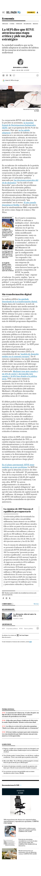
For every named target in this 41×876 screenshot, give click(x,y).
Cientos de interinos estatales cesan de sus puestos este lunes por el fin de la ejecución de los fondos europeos (20, 767)
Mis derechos (27, 23)
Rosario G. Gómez (20, 67)
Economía (8, 18)
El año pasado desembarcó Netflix (19, 203)
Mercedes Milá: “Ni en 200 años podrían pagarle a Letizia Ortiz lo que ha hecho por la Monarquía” (20, 761)
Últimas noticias (8, 709)
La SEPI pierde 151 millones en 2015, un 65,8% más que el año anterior (7, 254)
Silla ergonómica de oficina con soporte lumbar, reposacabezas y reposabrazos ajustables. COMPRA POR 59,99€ (21, 821)
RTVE (21, 628)
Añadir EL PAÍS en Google (12, 80)
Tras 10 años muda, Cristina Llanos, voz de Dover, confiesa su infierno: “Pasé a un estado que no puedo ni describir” (21, 756)
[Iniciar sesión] (37, 12)
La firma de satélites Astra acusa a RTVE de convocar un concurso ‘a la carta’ (7, 233)
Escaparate (20, 791)
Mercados (5, 23)
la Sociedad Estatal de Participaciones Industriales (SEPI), (19, 125)
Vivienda (12, 23)
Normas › (36, 604)
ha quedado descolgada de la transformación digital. (20, 300)
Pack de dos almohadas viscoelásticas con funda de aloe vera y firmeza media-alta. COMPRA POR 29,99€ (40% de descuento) (28, 842)
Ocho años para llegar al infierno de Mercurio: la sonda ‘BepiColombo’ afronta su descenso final (20, 721)
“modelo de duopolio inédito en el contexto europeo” (20, 355)
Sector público (28, 628)
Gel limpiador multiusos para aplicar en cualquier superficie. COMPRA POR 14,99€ (27, 829)
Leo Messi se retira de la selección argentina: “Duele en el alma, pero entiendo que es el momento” (20, 727)
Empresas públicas (12, 628)
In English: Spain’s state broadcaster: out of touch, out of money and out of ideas (8, 266)
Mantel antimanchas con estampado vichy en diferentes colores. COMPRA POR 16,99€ (28, 852)
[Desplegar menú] (3, 12)
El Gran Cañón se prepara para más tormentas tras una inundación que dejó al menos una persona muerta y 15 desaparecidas (20, 734)
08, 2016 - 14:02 (22, 70)
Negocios (35, 23)
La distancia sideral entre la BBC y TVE (24, 615)
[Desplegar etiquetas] (37, 628)
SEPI (3, 628)
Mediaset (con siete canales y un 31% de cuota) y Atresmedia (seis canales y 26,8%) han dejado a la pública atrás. (20, 375)
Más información (6, 637)
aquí (30, 641)
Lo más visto (6, 744)
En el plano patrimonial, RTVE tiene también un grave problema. (18, 466)
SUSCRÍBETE (31, 12)
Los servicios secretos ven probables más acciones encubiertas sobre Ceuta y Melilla (18, 772)
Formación (19, 23)
